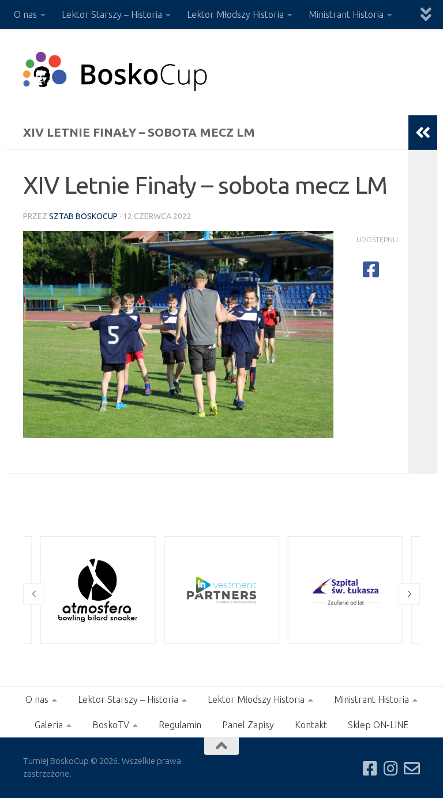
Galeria (49, 725)
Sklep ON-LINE (378, 725)
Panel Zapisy (248, 725)
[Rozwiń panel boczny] (422, 132)
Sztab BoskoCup (83, 216)
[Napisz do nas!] (412, 769)
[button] (33, 593)
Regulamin (180, 725)
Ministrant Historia (346, 14)
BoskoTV (110, 725)
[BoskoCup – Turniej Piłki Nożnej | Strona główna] (115, 72)
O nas (25, 14)
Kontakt (311, 725)
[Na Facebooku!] (370, 769)
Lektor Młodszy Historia (235, 14)
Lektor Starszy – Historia (112, 14)
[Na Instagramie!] (391, 769)
